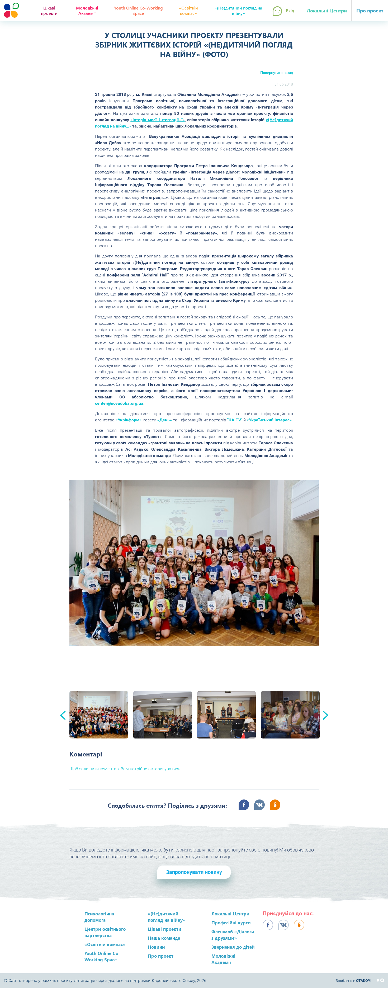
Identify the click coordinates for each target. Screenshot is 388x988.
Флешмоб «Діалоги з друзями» (232, 935)
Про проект (369, 10)
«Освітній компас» (188, 10)
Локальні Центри (327, 10)
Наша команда (164, 938)
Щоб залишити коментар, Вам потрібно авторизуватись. (125, 768)
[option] (194, 563)
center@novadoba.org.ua (119, 403)
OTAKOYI (363, 980)
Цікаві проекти (49, 10)
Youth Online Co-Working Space (138, 10)
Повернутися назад (276, 72)
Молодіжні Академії (87, 10)
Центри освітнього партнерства (105, 932)
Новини (156, 947)
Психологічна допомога (99, 917)
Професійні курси (231, 922)
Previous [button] (62, 715)
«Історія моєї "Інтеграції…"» (157, 119)
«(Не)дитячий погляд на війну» (238, 10)
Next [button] (325, 715)
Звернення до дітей (233, 947)
